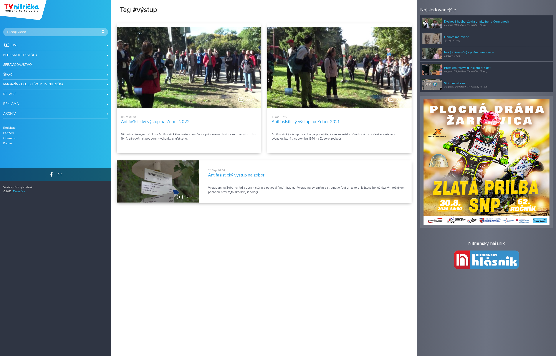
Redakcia (9, 128)
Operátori (9, 138)
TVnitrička (19, 191)
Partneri (8, 133)
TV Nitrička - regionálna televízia (24, 10)
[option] (486, 162)
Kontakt (8, 143)
